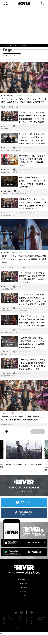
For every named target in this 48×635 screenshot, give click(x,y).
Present (24, 599)
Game (24, 587)
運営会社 (26, 621)
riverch (32, 627)
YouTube (24, 603)
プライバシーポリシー (11, 619)
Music (24, 583)
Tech (24, 595)
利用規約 (4, 621)
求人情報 (32, 621)
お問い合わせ (21, 619)
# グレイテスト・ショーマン (12, 55)
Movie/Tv (24, 579)
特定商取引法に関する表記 (40, 619)
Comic (24, 591)
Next (45, 449)
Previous (2, 449)
